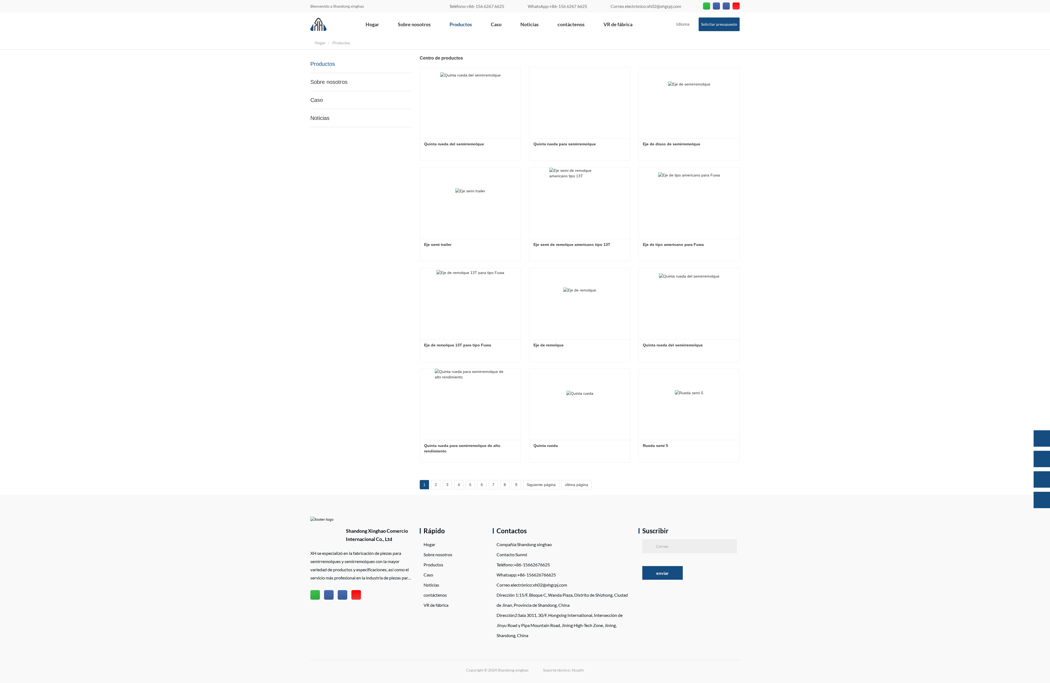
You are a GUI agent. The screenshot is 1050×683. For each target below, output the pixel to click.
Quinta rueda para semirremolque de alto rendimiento (462, 448)
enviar (662, 573)
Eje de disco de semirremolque (671, 144)
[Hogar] (318, 24)
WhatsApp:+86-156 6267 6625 (557, 6)
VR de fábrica (617, 24)
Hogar (372, 24)
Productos (461, 24)
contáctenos (571, 24)
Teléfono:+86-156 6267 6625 (476, 6)
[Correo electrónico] (1042, 479)
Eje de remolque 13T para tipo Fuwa (457, 345)
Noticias (529, 24)
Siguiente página (541, 484)
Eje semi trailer (437, 244)
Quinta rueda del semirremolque (454, 144)
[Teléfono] (1042, 459)
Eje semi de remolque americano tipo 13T (571, 244)
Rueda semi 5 (655, 445)
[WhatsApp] (1042, 438)
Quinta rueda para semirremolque (564, 144)
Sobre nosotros (414, 24)
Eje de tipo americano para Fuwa (673, 244)
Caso (496, 24)
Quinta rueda (545, 445)
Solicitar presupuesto (719, 24)
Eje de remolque (548, 345)
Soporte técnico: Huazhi (563, 670)
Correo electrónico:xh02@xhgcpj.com (646, 6)
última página (576, 484)
